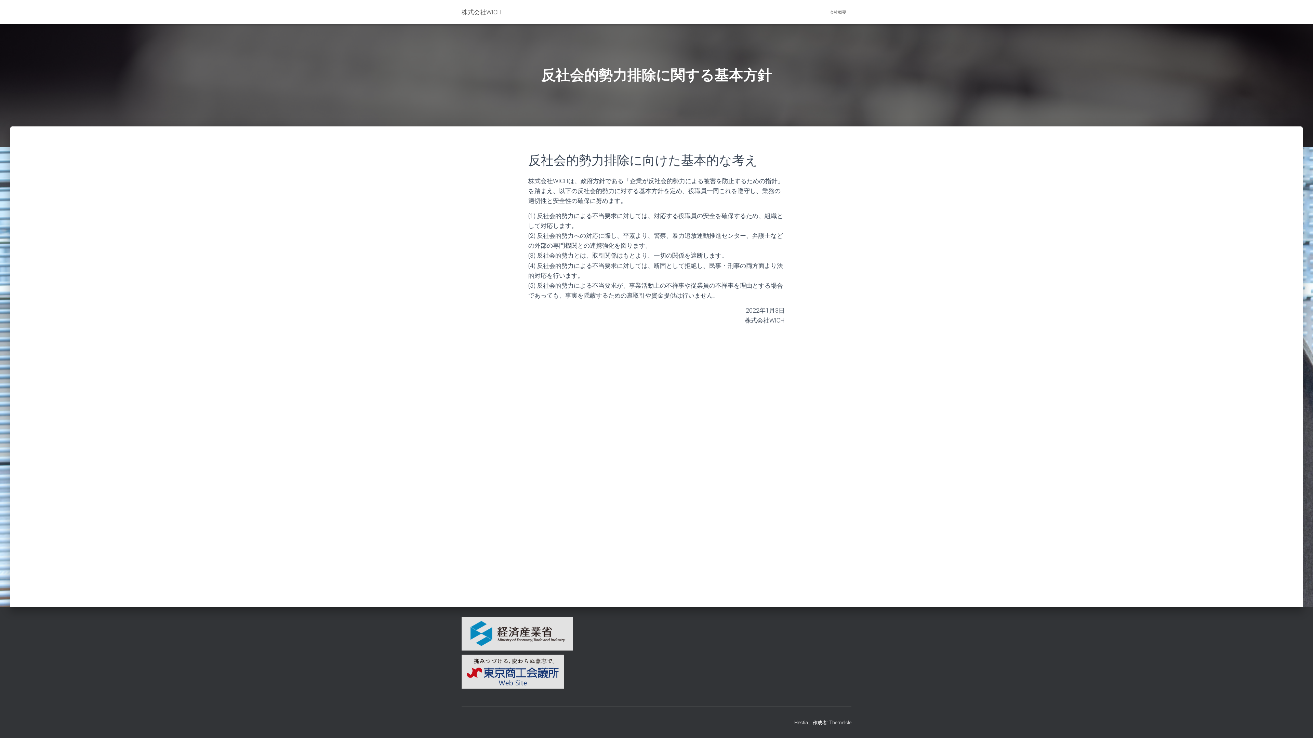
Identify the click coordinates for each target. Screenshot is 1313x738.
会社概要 (838, 12)
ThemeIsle (840, 722)
